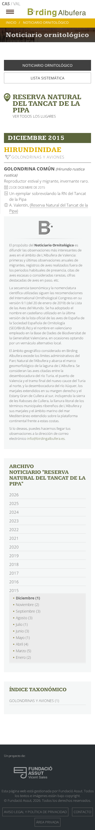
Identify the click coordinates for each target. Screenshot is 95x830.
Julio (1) (22, 624)
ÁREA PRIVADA (47, 822)
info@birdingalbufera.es (46, 438)
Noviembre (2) (27, 604)
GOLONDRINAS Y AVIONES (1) (34, 700)
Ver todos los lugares (34, 116)
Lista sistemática (47, 77)
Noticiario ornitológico (47, 65)
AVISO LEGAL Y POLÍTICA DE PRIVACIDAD (35, 811)
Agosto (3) (24, 617)
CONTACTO (82, 811)
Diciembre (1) (28, 597)
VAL (16, 4)
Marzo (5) (23, 650)
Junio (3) (22, 630)
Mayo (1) (23, 637)
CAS (6, 4)
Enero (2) (23, 657)
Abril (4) (22, 644)
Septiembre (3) (28, 611)
